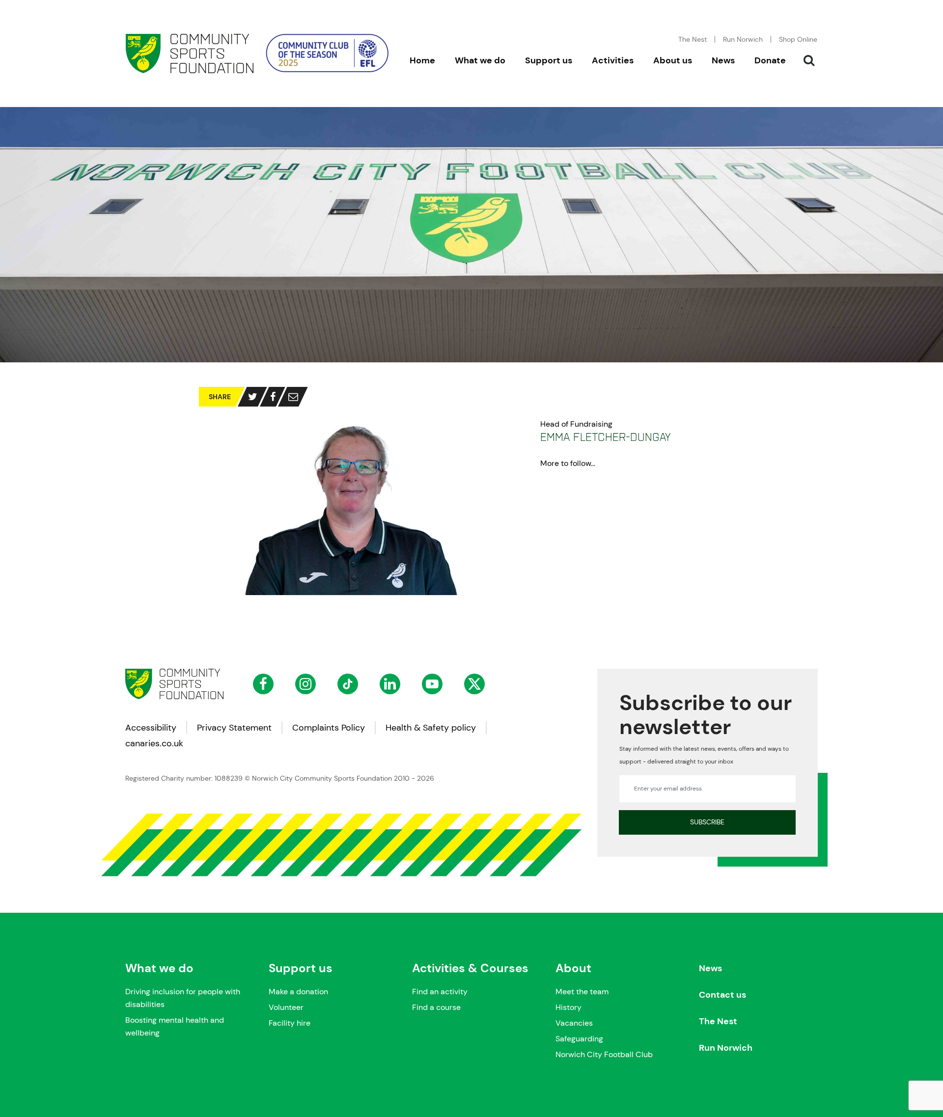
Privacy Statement (234, 728)
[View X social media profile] (474, 684)
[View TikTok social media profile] (347, 684)
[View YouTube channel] (432, 684)
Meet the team (582, 991)
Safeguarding (579, 1039)
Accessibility (150, 728)
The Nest (718, 1021)
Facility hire (289, 1023)
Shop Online (798, 39)
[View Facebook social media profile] (263, 684)
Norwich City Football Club (604, 1054)
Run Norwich (743, 39)
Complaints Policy (328, 728)
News (710, 968)
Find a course (436, 1007)
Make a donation (298, 991)
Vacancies (574, 1023)
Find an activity (440, 991)
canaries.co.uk (154, 743)
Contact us (722, 995)
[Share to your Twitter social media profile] (253, 397)
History (568, 1007)
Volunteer (286, 1007)
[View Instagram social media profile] (305, 684)
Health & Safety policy (431, 728)
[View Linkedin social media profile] (390, 684)
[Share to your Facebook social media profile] (273, 397)
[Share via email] (293, 397)
